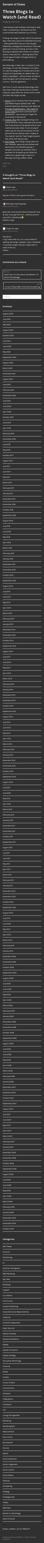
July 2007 (7, 1114)
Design (5, 1344)
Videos (5, 1502)
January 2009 (8, 1016)
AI (3, 1263)
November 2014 (9, 635)
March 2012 (7, 809)
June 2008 (7, 1054)
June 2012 (7, 793)
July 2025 (7, 319)
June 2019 (7, 423)
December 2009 (9, 956)
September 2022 (9, 357)
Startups (6, 1481)
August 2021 (8, 379)
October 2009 (8, 967)
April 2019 (7, 428)
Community (7, 1301)
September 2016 (9, 515)
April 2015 (7, 608)
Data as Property (9, 1334)
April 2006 (7, 1196)
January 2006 (8, 1212)
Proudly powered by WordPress (13, 1537)
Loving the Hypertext (11, 1415)
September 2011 (9, 842)
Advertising (7, 1257)
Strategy (6, 1491)
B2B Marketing (9, 1274)
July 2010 (6, 918)
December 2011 (9, 826)
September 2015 (9, 581)
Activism (6, 1252)
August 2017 (8, 461)
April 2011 (7, 869)
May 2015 (6, 602)
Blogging (6, 22)
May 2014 (6, 668)
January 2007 (8, 1147)
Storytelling (7, 1486)
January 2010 (8, 951)
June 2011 (6, 858)
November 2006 (9, 1158)
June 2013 (7, 728)
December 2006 (9, 1152)
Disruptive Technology (12, 1361)
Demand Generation (11, 1339)
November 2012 (9, 766)
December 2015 (9, 564)
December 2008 (9, 1022)
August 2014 (8, 651)
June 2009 (7, 989)
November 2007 (9, 1092)
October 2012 (8, 771)
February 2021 (8, 390)
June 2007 (7, 1120)
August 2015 (8, 586)
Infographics (8, 1399)
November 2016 (9, 504)
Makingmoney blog (14, 204)
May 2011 (6, 864)
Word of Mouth (9, 1519)
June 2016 (7, 531)
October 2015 (8, 575)
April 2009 (7, 1000)
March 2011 (7, 875)
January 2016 (8, 559)
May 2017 (6, 477)
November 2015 (9, 570)
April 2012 (7, 804)
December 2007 (9, 1087)
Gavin (4, 166)
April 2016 (7, 542)
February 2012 (8, 815)
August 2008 (8, 1043)
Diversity (6, 1366)
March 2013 (7, 744)
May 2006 (7, 1191)
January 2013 (8, 755)
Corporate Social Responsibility (16, 1312)
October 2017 (8, 455)
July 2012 (6, 787)
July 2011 (6, 853)
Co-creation (7, 1295)
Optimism (15, 22)
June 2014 (7, 662)
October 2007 (8, 1098)
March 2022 (7, 368)
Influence (6, 1393)
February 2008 (9, 1076)
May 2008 (7, 1060)
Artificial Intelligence (11, 1268)
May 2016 (6, 537)
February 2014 (8, 684)
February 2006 (9, 1207)
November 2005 (9, 1223)
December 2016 (9, 499)
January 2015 (8, 624)
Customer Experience (11, 1323)
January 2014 (8, 689)
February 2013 (8, 749)
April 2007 (7, 1131)
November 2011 (9, 831)
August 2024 (8, 330)
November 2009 (9, 962)
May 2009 (7, 994)
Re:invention (8, 1442)
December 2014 (9, 630)
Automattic (6, 1539)
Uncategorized (9, 1497)
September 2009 (9, 973)
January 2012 (8, 820)
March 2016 (7, 548)
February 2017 (8, 488)
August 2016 (8, 521)
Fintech (6, 1377)
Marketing (7, 1421)
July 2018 (6, 444)
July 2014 (6, 657)
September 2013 (9, 711)
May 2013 (6, 733)
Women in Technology (11, 1513)
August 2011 (8, 847)
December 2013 (9, 695)
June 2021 (7, 384)
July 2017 (6, 466)
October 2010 (8, 902)
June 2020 (7, 406)
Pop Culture (8, 1437)
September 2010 (9, 907)
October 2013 (8, 706)
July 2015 (6, 591)
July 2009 (7, 984)
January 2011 (8, 886)
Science (6, 1448)
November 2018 (9, 439)
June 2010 (7, 924)
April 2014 (7, 673)
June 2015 (7, 597)
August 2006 (8, 1174)
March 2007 (8, 1136)
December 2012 (9, 760)
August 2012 (8, 782)
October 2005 (8, 1229)
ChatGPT (6, 1290)
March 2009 (8, 1005)
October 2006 (8, 1163)
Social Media (8, 1475)
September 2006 (9, 1169)
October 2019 (8, 417)
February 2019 (8, 433)
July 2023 (7, 341)
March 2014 (7, 679)
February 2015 (8, 619)
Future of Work (9, 1383)
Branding (6, 1284)
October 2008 (8, 1033)
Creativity (6, 1317)
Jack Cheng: (10, 141)
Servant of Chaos (14, 4)
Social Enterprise (10, 1459)
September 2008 (10, 1038)
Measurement (8, 1432)
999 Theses (7, 1246)
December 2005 (9, 1218)
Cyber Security (8, 1328)
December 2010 (9, 891)
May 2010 (6, 929)
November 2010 (9, 896)
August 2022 (8, 363)
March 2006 (8, 1201)
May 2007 (7, 1125)
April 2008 (7, 1065)
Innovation (7, 1404)
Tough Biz (10, 228)
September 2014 (9, 646)
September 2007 (9, 1103)
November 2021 (9, 374)
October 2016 (8, 510)
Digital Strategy (9, 1355)
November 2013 (9, 700)
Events (5, 1372)
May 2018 (6, 450)
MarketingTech (9, 1426)
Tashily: (8, 101)
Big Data (6, 1279)
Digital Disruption (10, 1350)
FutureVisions (8, 1388)
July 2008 (7, 1049)
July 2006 (7, 1180)
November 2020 (9, 395)
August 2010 (8, 913)
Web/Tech (7, 1508)
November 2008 (9, 1027)
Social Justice (8, 1470)
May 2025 (7, 325)
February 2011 (8, 880)
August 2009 (8, 978)
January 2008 (8, 1082)
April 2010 (7, 935)
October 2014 (8, 640)
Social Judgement (10, 1464)
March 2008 (8, 1071)
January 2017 (8, 493)
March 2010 (7, 940)
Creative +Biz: (10, 120)
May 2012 (6, 798)
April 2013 (7, 738)
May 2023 (7, 352)
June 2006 (7, 1185)
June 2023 (7, 346)
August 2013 (8, 717)
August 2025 (8, 314)
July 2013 (6, 722)
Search (5, 1453)
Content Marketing (10, 1306)
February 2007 (9, 1142)
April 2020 (7, 412)
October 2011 (8, 836)
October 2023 (8, 335)
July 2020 (7, 401)
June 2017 (7, 472)
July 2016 (6, 526)
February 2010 (8, 945)
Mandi (8, 187)
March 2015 (7, 613)
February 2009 (9, 1011)
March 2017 (7, 482)
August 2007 (8, 1109)
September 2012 (9, 777)
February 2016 (8, 553)
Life (4, 1410)
